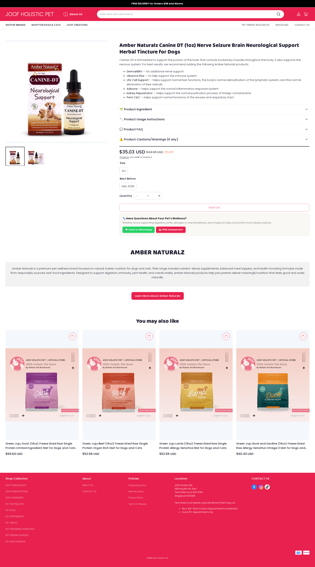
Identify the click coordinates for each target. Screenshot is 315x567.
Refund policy (136, 491)
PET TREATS (11, 522)
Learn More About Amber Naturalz (157, 296)
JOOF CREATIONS (77, 25)
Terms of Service (138, 504)
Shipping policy (137, 485)
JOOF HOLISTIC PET (160, 558)
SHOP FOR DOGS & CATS (46, 25)
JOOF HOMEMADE (14, 497)
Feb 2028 (128, 186)
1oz (124, 171)
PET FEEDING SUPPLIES (16, 535)
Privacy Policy (136, 497)
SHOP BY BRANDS (15, 25)
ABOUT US (87, 485)
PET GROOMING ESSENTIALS (20, 529)
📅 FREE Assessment (171, 229)
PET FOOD (10, 510)
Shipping (124, 157)
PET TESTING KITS (14, 504)
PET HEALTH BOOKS (15, 541)
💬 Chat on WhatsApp (138, 229)
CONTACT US (302, 25)
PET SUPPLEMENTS (14, 516)
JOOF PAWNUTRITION (16, 491)
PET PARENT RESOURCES (256, 25)
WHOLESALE (282, 25)
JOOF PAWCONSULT (15, 485)
